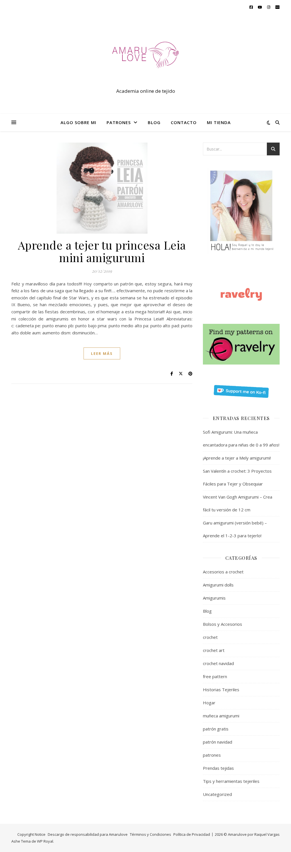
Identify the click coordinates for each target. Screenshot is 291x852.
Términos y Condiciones (150, 834)
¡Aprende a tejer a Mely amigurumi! (237, 458)
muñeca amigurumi (221, 716)
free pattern (215, 676)
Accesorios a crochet (223, 572)
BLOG (154, 122)
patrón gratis (215, 729)
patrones (212, 755)
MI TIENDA (219, 122)
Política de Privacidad (191, 834)
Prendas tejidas (218, 768)
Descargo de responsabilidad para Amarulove (88, 834)
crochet (210, 637)
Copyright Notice (31, 834)
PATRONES (119, 122)
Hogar (209, 702)
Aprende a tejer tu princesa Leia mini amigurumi (102, 251)
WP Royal (45, 841)
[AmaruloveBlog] (145, 59)
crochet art (214, 650)
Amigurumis (214, 598)
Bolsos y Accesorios (222, 624)
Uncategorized (217, 794)
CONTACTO (184, 122)
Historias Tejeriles (221, 689)
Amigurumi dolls (218, 585)
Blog (207, 611)
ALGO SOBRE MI (78, 122)
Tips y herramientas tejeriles (231, 781)
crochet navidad (218, 663)
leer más (102, 353)
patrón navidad (217, 742)
